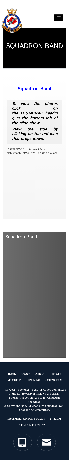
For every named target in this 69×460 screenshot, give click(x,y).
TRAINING (34, 380)
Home (12, 373)
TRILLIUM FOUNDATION (34, 425)
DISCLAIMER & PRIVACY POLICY (26, 418)
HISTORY (55, 373)
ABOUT (25, 373)
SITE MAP (56, 418)
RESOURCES (15, 380)
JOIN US (40, 373)
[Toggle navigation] (58, 17)
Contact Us (53, 380)
